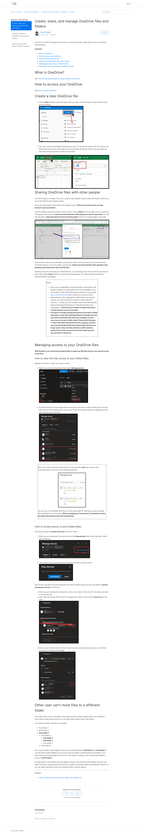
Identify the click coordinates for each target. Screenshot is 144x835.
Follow (105, 32)
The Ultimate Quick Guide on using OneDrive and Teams (59, 79)
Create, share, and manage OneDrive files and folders (20, 25)
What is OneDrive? (46, 54)
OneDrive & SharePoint (31, 12)
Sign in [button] (128, 4)
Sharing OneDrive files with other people (54, 61)
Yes (66, 793)
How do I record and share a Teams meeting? (21, 45)
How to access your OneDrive (50, 56)
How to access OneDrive (47, 90)
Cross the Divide (16, 12)
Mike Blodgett (45, 32)
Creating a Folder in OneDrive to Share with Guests (20, 36)
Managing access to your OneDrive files (54, 64)
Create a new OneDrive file (49, 59)
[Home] (14, 4)
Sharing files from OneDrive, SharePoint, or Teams (58, 12)
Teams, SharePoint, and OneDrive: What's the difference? (60, 778)
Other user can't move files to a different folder (56, 66)
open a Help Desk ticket (59, 295)
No (77, 793)
